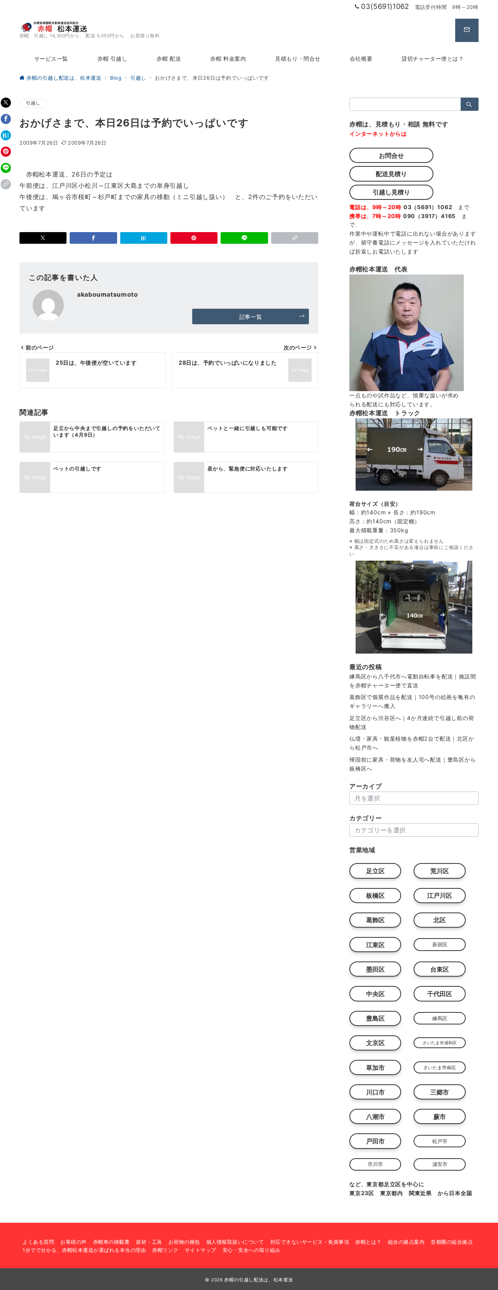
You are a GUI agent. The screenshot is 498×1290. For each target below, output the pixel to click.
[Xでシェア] (6, 103)
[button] (6, 184)
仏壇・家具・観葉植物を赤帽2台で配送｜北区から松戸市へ (411, 743)
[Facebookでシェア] (6, 119)
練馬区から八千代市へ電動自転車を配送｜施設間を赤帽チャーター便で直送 (412, 681)
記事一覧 (250, 316)
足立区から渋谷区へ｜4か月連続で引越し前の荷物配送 (411, 722)
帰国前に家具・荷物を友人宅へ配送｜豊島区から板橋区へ (412, 764)
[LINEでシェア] (6, 168)
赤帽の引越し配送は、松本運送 (258, 1280)
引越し (33, 103)
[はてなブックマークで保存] (6, 135)
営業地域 (362, 850)
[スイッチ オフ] (467, 30)
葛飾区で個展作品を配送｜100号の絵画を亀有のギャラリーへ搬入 (412, 701)
